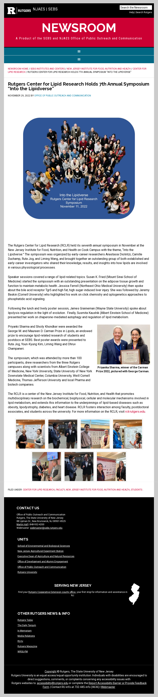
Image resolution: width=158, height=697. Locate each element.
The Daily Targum (27, 625)
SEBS (53, 9)
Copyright (50, 671)
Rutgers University (27, 572)
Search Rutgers (144, 12)
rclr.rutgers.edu (135, 411)
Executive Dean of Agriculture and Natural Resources (46, 556)
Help (131, 12)
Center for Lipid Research (39, 489)
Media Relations (26, 636)
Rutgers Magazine (27, 646)
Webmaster (108, 686)
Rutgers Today (25, 620)
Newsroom (79, 27)
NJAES (39, 9)
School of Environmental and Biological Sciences (44, 546)
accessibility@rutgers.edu (52, 683)
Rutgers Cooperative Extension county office (52, 592)
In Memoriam (25, 630)
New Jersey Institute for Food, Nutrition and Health (98, 489)
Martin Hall (22, 524)
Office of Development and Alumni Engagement (43, 561)
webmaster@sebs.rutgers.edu (46, 528)
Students (136, 489)
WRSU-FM (23, 651)
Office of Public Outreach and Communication (42, 567)
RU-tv (20, 641)
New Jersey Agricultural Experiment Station (41, 551)
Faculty (60, 489)
